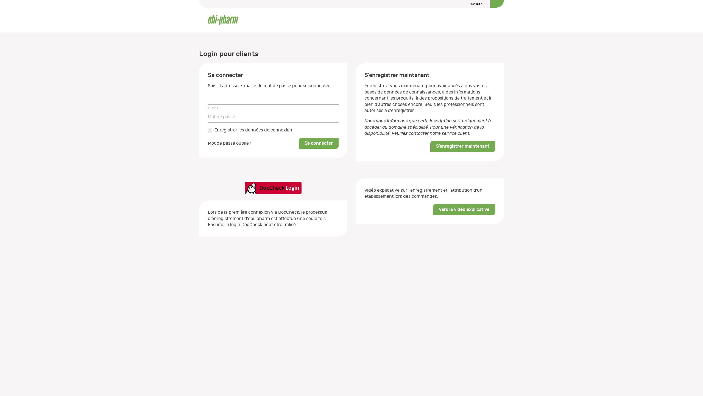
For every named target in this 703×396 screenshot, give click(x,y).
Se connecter (319, 143)
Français (475, 4)
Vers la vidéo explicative (464, 209)
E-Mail (213, 108)
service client (455, 133)
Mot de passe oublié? (229, 143)
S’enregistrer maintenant (462, 146)
